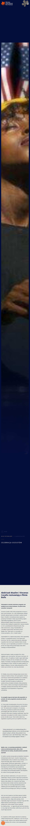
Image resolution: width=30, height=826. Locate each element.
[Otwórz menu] (27, 3)
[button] (3, 823)
